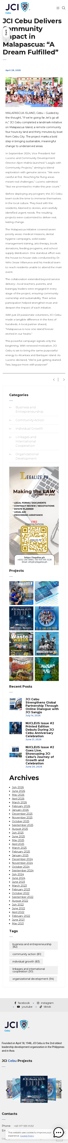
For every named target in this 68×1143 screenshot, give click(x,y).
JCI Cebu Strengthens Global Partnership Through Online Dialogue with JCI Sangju (42, 706)
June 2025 (18, 836)
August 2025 (20, 829)
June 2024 (18, 878)
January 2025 (20, 855)
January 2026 (20, 810)
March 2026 (19, 802)
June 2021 (18, 919)
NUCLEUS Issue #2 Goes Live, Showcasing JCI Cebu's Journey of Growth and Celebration (40, 755)
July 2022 (18, 904)
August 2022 (20, 900)
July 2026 (18, 787)
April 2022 (18, 912)
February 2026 (21, 806)
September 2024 (23, 870)
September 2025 (22, 825)
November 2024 (22, 863)
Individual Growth (29, 428)
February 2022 (21, 916)
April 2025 (18, 844)
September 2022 (22, 897)
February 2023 (21, 889)
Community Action (30, 420)
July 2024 (18, 874)
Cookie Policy (27, 1135)
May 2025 (18, 840)
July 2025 (18, 832)
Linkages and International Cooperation (26, 441)
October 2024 (21, 866)
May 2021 (18, 923)
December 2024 (22, 859)
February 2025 (21, 851)
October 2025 (20, 821)
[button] (7, 1090)
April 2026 (18, 798)
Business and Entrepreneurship (32, 945)
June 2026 (18, 791)
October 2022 (20, 893)
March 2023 (19, 885)
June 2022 (18, 908)
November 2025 (22, 817)
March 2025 (19, 847)
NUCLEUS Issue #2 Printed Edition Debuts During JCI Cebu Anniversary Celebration (40, 730)
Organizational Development (33, 978)
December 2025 (22, 813)
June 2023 (18, 882)
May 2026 (18, 794)
